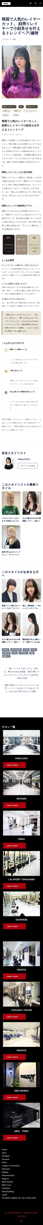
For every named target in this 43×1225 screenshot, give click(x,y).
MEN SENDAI (21, 1090)
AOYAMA (21, 798)
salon (4, 1153)
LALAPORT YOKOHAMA (21, 879)
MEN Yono (6, 1185)
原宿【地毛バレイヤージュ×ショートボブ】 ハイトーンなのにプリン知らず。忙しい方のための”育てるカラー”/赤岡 (21, 688)
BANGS (5, 650)
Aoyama (5, 1159)
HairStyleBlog (8, 1191)
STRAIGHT (23, 653)
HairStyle (6, 1188)
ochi (14, 653)
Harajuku (6, 1156)
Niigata (5, 1172)
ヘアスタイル (6, 39)
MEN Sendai (7, 1182)
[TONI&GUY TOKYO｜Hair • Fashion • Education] (6, 3)
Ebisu (4, 1162)
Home (4, 1149)
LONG (34, 650)
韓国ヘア (6, 656)
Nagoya (5, 1178)
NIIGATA (21, 969)
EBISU (21, 839)
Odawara (6, 1169)
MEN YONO (21, 1131)
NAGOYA (21, 1050)
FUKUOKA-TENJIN (21, 1010)
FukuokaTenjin (8, 1175)
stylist (4, 1195)
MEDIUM (6, 653)
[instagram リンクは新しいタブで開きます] (35, 3)
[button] (30, 3)
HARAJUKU (21, 758)
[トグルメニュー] (40, 3)
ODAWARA (21, 919)
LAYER (26, 650)
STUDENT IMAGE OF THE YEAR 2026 (19, 1198)
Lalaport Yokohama (11, 1165)
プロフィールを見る (27, 466)
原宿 (14, 39)
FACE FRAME (16, 650)
